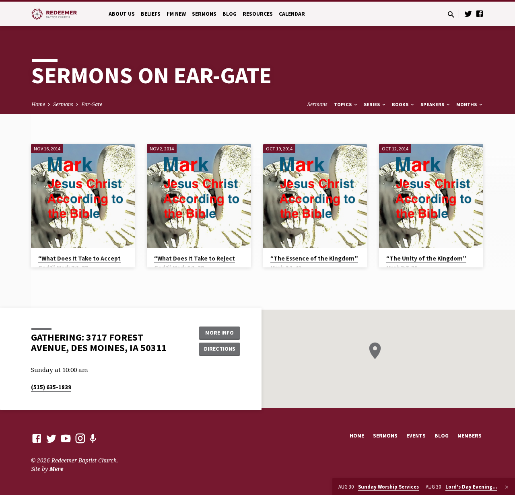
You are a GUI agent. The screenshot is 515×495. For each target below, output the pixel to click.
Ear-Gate (91, 104)
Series (372, 104)
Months (467, 104)
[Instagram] (80, 438)
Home (38, 104)
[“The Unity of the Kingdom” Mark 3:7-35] (431, 196)
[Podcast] (92, 438)
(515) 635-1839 (51, 387)
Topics (343, 104)
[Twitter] (468, 13)
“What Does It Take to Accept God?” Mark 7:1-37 (79, 263)
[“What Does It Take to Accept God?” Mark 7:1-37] (83, 196)
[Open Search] (451, 14)
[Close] (506, 487)
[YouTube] (66, 438)
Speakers (432, 104)
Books (401, 104)
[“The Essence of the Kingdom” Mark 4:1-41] (315, 196)
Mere (56, 468)
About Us (122, 13)
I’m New (176, 13)
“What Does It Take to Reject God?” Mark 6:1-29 (194, 263)
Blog (229, 13)
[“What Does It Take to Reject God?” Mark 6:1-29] (199, 196)
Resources (258, 13)
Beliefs (151, 13)
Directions (219, 348)
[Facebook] (479, 13)
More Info (219, 332)
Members (469, 435)
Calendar (292, 13)
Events (416, 435)
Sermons (204, 13)
